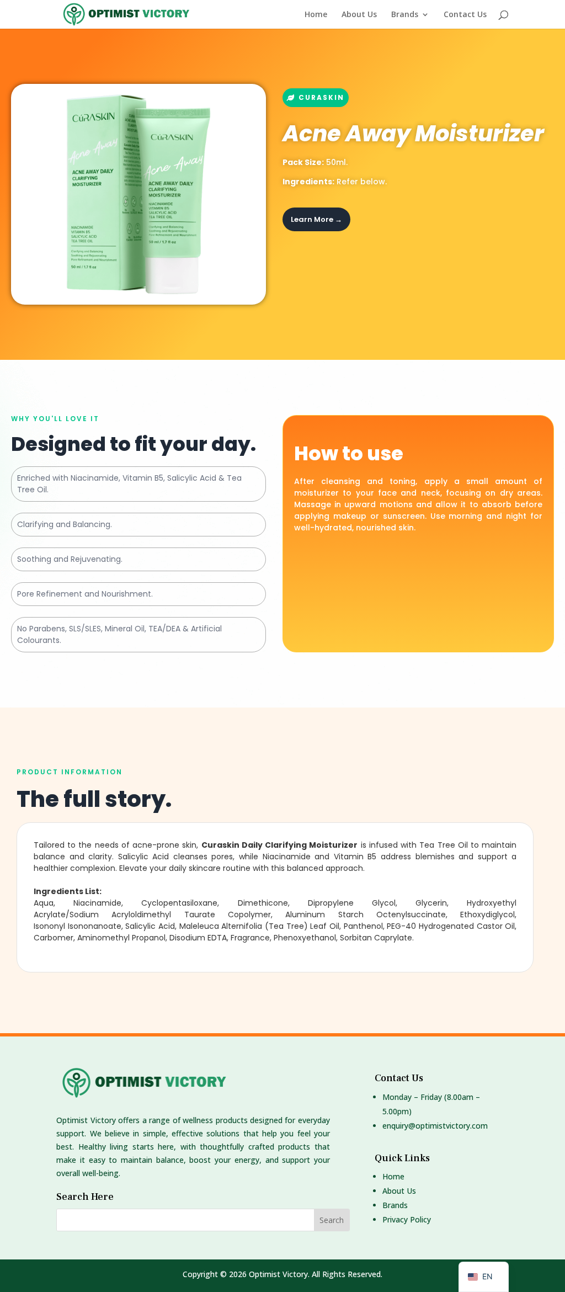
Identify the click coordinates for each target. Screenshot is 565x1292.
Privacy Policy (406, 1219)
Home (316, 14)
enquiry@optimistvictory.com (435, 1125)
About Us (359, 14)
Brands (404, 14)
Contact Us (465, 14)
